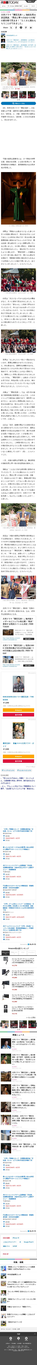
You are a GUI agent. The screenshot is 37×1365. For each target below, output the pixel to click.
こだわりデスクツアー (9, 1242)
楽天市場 (18, 715)
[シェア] (16, 28)
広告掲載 (14, 1343)
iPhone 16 (16, 1238)
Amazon (18, 710)
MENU (30, 1)
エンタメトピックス (25, 770)
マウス (22, 952)
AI (20, 1242)
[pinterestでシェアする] (26, 28)
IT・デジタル (11, 6)
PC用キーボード (14, 953)
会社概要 (19, 1343)
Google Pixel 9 (28, 1242)
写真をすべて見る (20, 103)
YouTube (26, 1340)
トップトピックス (9, 770)
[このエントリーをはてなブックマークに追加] (31, 28)
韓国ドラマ (6, 1246)
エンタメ (26, 6)
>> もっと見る (30, 1017)
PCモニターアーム (5, 953)
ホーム (3, 6)
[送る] (21, 28)
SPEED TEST (18, 6)
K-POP (15, 1246)
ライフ (33, 6)
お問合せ (8, 1343)
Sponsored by (23, 944)
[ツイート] (11, 28)
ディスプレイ (31, 952)
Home (11, 1340)
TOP (18, 1334)
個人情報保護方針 (27, 1343)
